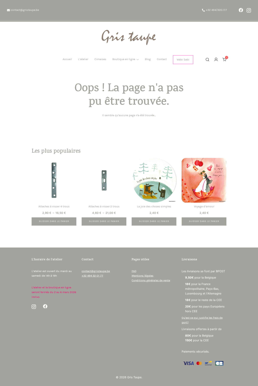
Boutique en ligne (123, 59)
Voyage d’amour (204, 206)
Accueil (67, 59)
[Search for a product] (207, 59)
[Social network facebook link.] (241, 10)
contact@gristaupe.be (25, 10)
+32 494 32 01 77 (92, 275)
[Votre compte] (216, 59)
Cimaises (100, 59)
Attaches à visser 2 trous (104, 206)
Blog (148, 59)
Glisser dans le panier (54, 221)
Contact (162, 59)
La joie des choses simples (154, 206)
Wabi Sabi (183, 59)
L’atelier (83, 59)
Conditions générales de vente (151, 280)
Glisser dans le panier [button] (154, 221)
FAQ (134, 271)
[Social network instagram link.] (249, 10)
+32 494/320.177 (216, 10)
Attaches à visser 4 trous (54, 206)
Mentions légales (142, 275)
